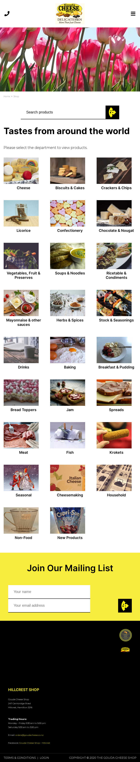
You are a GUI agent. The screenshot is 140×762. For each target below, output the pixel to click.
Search (112, 112)
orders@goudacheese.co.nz (29, 735)
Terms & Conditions (20, 757)
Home (7, 96)
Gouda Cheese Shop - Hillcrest (34, 743)
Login (44, 757)
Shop (16, 96)
